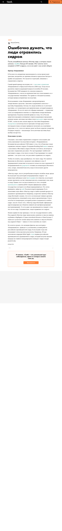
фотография (31, 178)
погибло (17, 64)
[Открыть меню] (3, 2)
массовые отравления (41, 84)
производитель (13, 185)
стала (32, 234)
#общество (11, 244)
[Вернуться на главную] (9, 2)
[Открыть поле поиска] (41, 2)
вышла (45, 146)
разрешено (25, 165)
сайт (23, 189)
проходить (39, 119)
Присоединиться (31, 262)
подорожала (12, 124)
